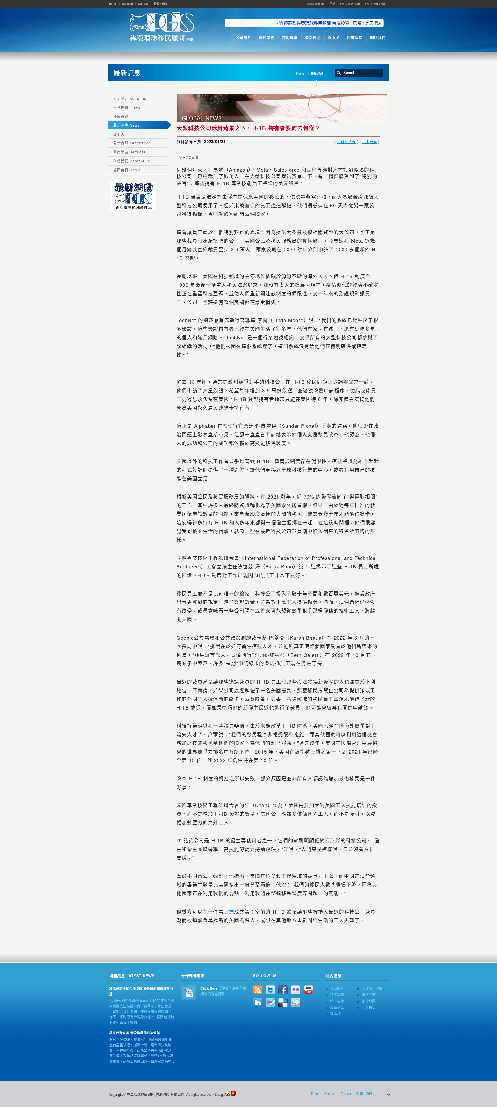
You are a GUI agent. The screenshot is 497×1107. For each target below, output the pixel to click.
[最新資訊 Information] (133, 208)
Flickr (295, 989)
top (387, 1094)
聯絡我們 (369, 994)
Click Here (209, 988)
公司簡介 (337, 988)
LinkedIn (257, 1002)
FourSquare (270, 1002)
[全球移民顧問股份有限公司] (161, 27)
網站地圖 (369, 1000)
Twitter (270, 989)
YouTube (308, 989)
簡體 (165, 4)
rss (257, 989)
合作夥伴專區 (372, 988)
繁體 (156, 4)
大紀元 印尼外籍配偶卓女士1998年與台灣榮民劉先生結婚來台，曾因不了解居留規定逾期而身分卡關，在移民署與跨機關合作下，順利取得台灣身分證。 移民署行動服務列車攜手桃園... (141, 1011)
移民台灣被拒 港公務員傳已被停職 (134, 1033)
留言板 (335, 1013)
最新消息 (337, 1007)
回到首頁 (369, 1007)
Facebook (283, 989)
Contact (143, 4)
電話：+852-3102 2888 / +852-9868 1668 (358, 4)
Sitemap (127, 4)
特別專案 (337, 1000)
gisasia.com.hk (314, 4)
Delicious (283, 1002)
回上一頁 (369, 141)
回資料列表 (346, 141)
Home (113, 4)
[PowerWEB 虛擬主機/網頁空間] (233, 1095)
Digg (295, 1002)
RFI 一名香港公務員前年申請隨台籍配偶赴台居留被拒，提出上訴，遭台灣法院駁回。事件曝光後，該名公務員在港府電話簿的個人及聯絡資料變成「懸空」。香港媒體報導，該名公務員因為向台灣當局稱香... (141, 1050)
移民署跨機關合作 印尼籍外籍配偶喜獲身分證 (141, 991)
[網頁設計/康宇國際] (227, 1095)
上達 (229, 911)
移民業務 (337, 994)
